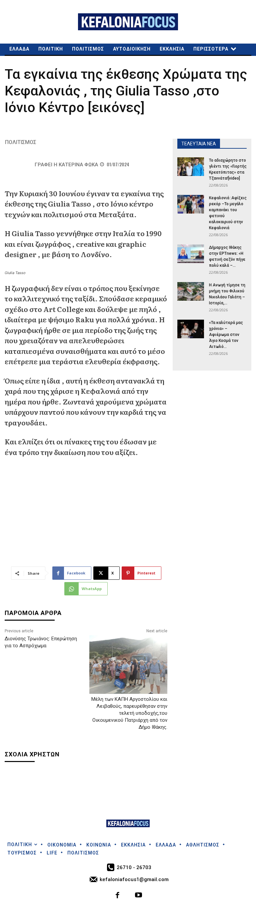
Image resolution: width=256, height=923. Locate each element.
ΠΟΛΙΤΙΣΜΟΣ (20, 142)
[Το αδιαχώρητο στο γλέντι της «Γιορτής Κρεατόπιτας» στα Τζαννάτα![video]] (190, 166)
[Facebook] (118, 896)
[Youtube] (138, 896)
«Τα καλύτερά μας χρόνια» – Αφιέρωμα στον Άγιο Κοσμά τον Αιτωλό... (226, 334)
